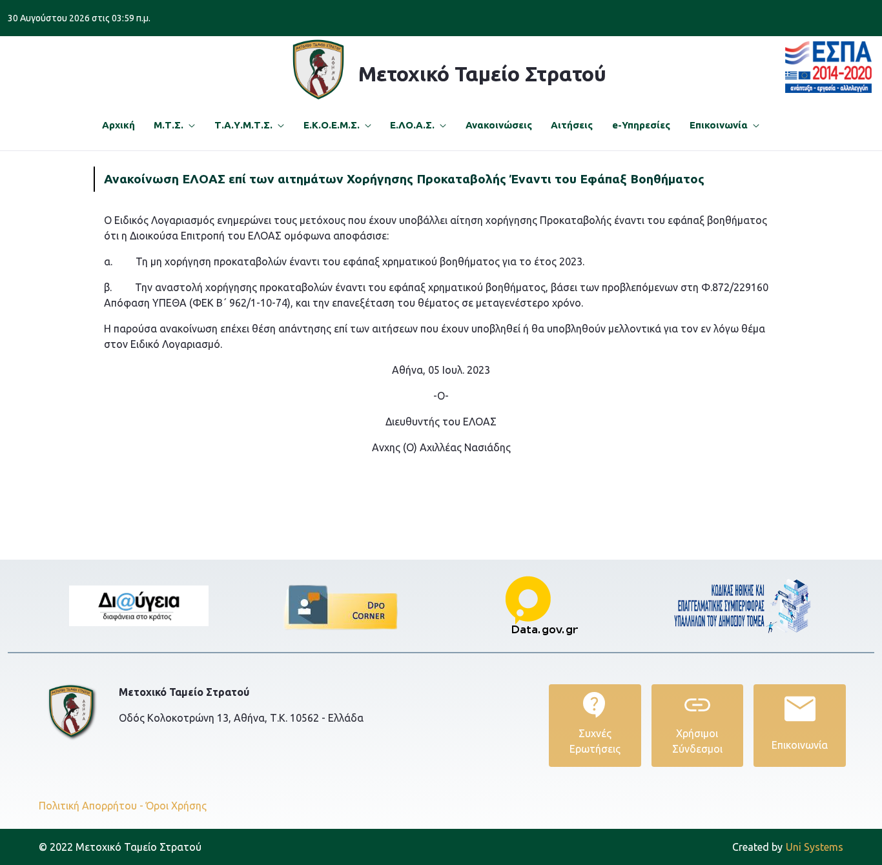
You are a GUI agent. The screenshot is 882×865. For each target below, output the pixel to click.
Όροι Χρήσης (176, 805)
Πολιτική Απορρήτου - (91, 805)
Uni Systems (787, 847)
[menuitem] (118, 125)
